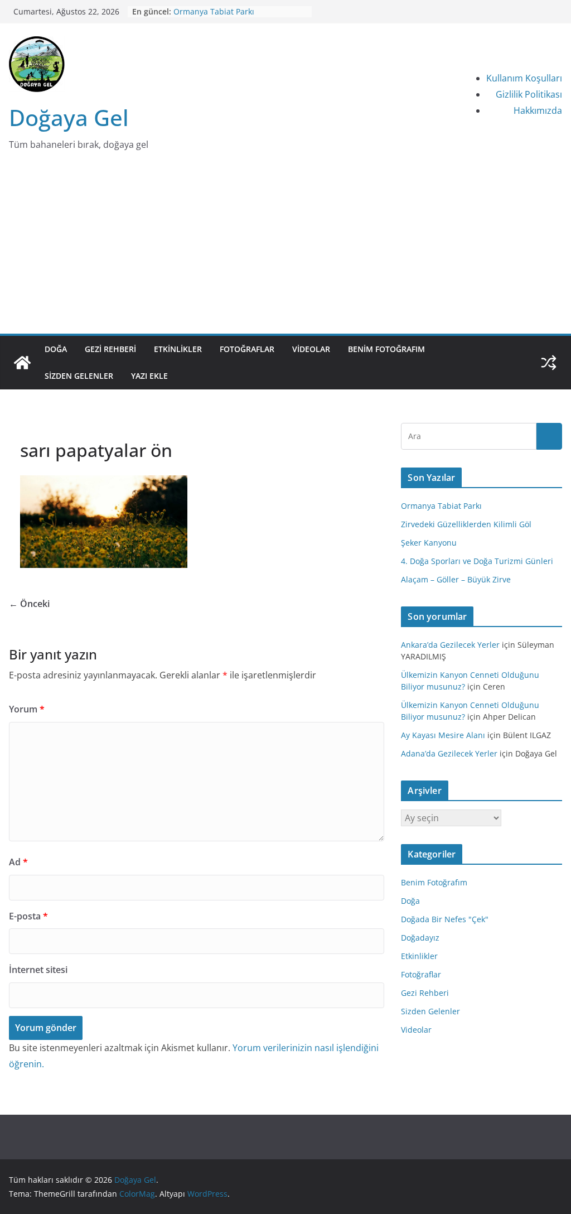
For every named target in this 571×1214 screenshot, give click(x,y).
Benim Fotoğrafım (386, 349)
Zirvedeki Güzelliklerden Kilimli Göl (466, 524)
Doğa (56, 349)
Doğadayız (420, 937)
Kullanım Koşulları (524, 78)
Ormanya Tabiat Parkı (213, 11)
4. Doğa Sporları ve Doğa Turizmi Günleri (477, 561)
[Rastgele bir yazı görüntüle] (548, 362)
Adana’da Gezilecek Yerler (449, 753)
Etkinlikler (178, 349)
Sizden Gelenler (79, 375)
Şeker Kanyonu (429, 542)
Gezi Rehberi (110, 349)
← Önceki (29, 604)
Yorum (27, 709)
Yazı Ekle (149, 375)
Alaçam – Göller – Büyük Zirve (456, 579)
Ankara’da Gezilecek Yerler (450, 644)
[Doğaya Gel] (22, 362)
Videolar (311, 349)
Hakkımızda (538, 110)
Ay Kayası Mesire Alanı (443, 735)
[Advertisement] (285, 250)
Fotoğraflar (247, 349)
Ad (18, 862)
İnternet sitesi (38, 970)
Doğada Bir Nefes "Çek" (444, 919)
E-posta (28, 916)
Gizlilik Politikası (529, 94)
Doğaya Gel (69, 117)
